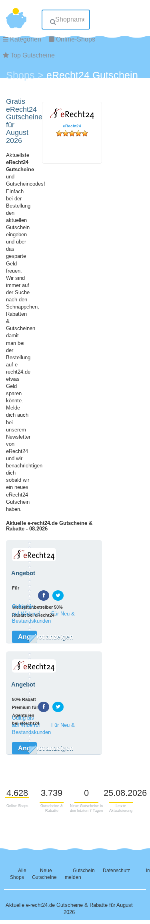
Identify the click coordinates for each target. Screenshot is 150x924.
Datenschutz (116, 870)
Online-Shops (75, 39)
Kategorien (25, 39)
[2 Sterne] (65, 133)
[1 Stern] (59, 133)
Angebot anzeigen (27, 636)
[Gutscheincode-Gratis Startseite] (16, 14)
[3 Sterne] (72, 133)
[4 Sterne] (78, 133)
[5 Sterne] (85, 133)
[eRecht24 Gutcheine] (13, 546)
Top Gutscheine (32, 55)
